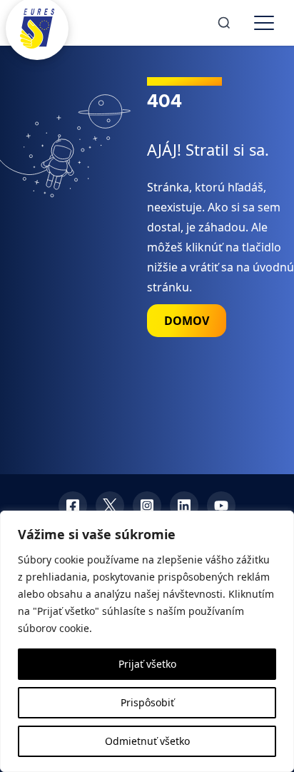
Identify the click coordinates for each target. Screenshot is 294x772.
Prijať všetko (147, 664)
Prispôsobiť (147, 702)
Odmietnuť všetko (147, 741)
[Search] (224, 23)
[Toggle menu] (264, 23)
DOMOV (186, 321)
